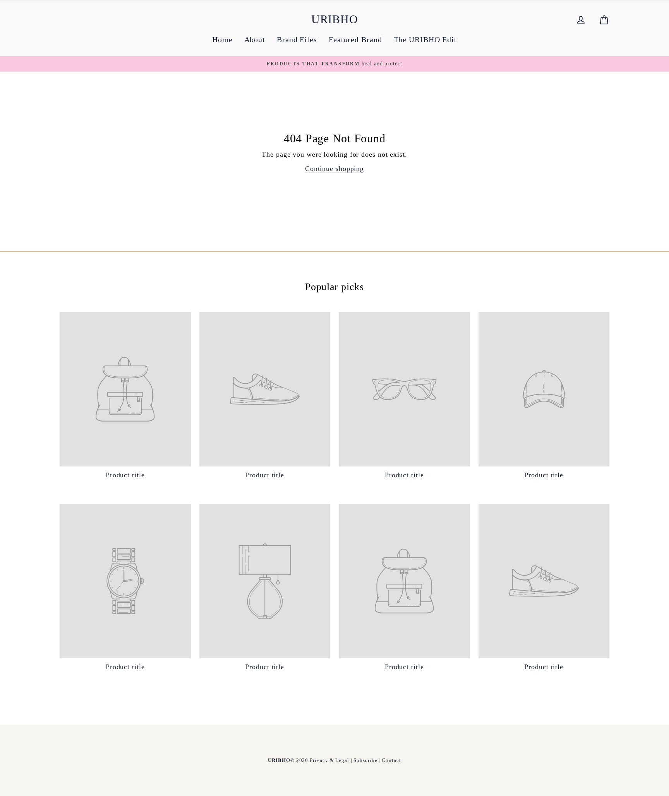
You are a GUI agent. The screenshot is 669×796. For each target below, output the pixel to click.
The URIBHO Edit (425, 39)
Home (222, 39)
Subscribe (365, 760)
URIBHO (334, 19)
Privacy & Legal (329, 760)
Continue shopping (334, 169)
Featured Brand (355, 39)
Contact (391, 760)
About (255, 39)
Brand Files (297, 39)
